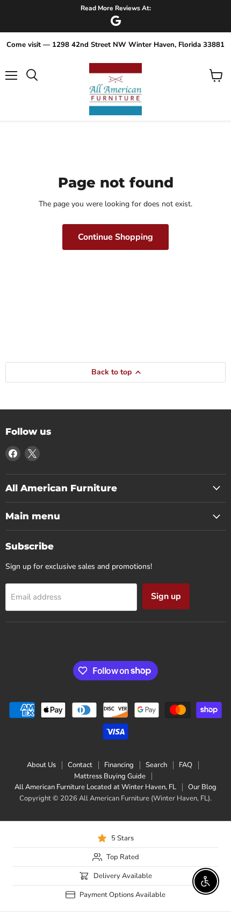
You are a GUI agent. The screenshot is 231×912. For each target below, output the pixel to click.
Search (156, 765)
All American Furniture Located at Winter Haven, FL (95, 787)
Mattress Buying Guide (110, 776)
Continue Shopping (115, 237)
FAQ (185, 765)
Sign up (166, 596)
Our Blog (202, 787)
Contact (80, 765)
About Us (41, 765)
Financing (119, 765)
